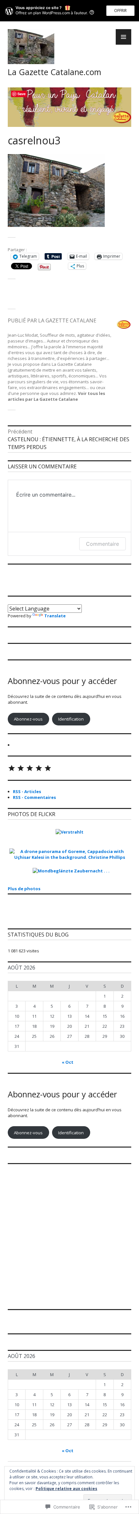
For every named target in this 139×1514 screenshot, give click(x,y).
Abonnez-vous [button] (28, 719)
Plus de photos (24, 889)
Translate (55, 616)
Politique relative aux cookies (66, 1488)
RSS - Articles (27, 791)
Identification (71, 719)
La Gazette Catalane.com (54, 71)
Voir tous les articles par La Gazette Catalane (56, 396)
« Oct (67, 1062)
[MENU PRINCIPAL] (123, 37)
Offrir (120, 10)
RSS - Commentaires (34, 797)
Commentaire (102, 544)
